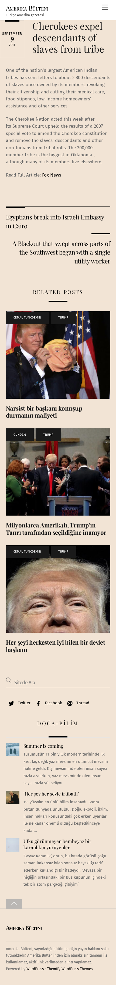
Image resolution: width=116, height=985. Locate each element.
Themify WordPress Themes (70, 969)
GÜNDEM (19, 434)
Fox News (51, 175)
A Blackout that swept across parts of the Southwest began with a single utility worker (61, 252)
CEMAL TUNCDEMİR (27, 317)
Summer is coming (43, 746)
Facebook (53, 702)
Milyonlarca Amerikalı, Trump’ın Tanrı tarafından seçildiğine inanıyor (56, 528)
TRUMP (63, 317)
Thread (82, 702)
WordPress (35, 969)
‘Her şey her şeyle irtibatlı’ (51, 794)
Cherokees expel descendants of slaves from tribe (68, 37)
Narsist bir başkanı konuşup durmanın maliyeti (44, 411)
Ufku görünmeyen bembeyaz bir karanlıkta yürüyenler (57, 844)
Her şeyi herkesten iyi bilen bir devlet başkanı (55, 646)
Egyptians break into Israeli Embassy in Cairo (55, 221)
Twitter (23, 702)
